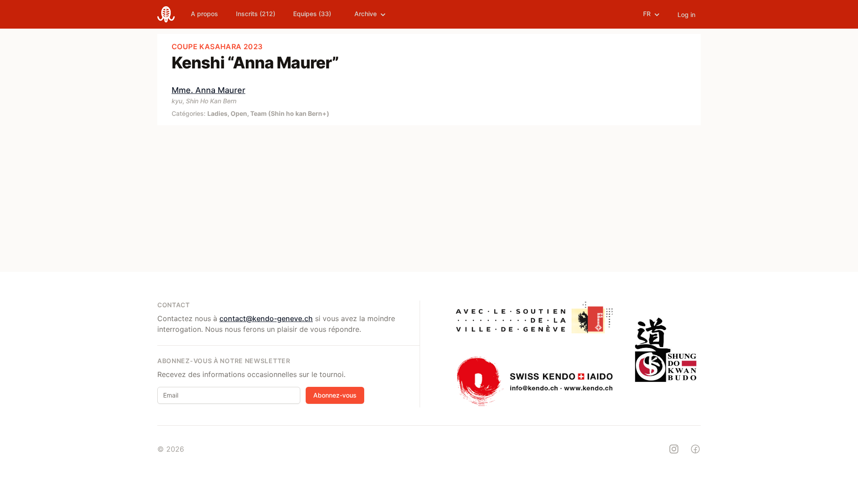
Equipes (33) (312, 13)
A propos (204, 13)
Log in (686, 14)
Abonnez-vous (335, 395)
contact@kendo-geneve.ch (266, 318)
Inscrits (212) (255, 13)
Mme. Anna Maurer (208, 90)
